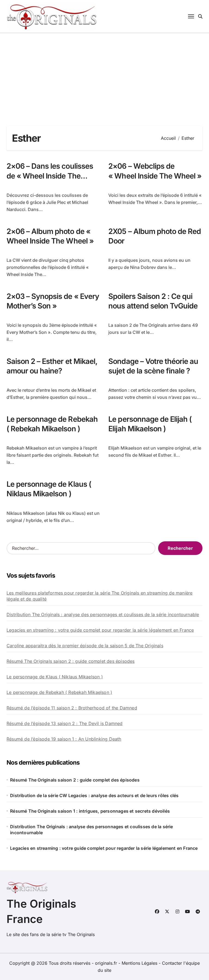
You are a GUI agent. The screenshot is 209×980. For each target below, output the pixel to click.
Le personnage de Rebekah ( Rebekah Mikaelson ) (52, 424)
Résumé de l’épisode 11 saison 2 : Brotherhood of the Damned (72, 708)
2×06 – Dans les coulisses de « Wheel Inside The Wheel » (50, 176)
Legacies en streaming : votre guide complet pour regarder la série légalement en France (100, 630)
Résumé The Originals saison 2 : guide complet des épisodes (71, 661)
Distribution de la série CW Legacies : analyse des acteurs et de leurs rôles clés (94, 795)
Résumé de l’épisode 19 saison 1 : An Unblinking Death (64, 739)
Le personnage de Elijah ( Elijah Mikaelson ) (150, 424)
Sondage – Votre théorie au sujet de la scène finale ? (153, 366)
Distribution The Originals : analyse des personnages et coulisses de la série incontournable (103, 614)
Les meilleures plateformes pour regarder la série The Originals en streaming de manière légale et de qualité (99, 596)
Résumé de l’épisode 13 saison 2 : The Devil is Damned (65, 723)
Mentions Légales (140, 963)
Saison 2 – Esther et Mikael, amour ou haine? (52, 366)
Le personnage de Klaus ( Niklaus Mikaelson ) (49, 489)
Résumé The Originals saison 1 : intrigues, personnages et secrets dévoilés (90, 811)
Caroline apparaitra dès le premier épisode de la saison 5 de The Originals (85, 645)
